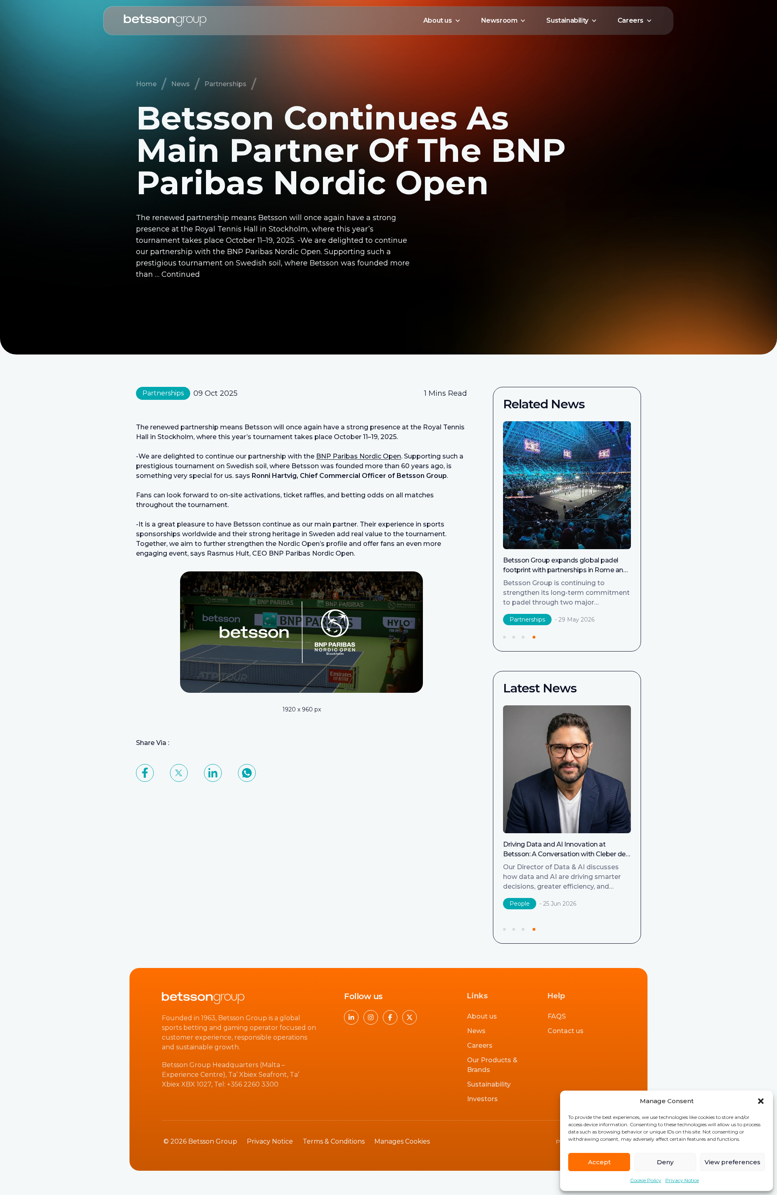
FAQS (557, 1016)
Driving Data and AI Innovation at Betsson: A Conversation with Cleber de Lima (564, 854)
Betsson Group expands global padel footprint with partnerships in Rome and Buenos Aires (560, 570)
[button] (761, 1101)
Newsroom (499, 20)
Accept (599, 1162)
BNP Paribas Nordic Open (358, 456)
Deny (665, 1162)
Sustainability (567, 20)
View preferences (732, 1162)
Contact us (566, 1031)
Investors (482, 1099)
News (180, 84)
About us (437, 20)
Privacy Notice (682, 1180)
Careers (630, 20)
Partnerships (225, 84)
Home (146, 84)
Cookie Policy (645, 1180)
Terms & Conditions (334, 1141)
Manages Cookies (402, 1141)
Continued (180, 274)
